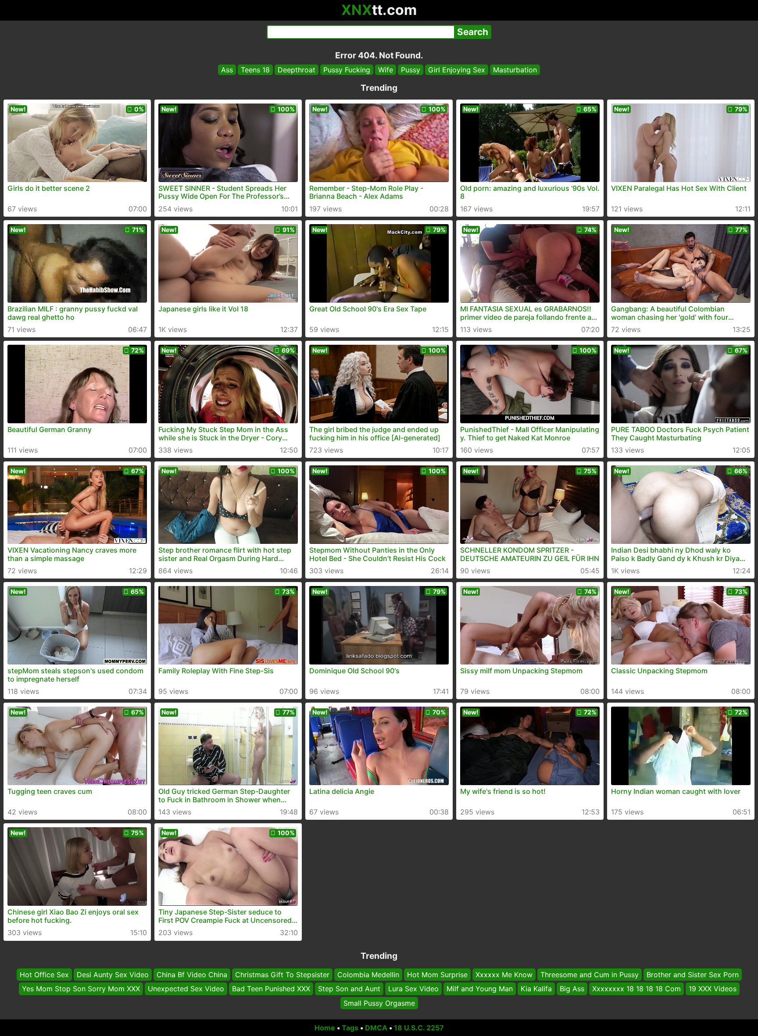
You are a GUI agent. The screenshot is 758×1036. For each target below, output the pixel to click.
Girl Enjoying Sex (456, 69)
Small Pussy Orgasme (379, 1003)
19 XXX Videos (713, 989)
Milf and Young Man (480, 989)
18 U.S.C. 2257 (419, 1028)
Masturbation (515, 69)
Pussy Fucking (346, 69)
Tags (350, 1028)
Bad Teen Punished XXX (271, 989)
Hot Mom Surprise (437, 974)
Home (325, 1028)
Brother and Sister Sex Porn (693, 974)
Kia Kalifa (536, 989)
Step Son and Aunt (349, 989)
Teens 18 (255, 69)
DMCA (376, 1028)
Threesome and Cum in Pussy (589, 974)
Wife (385, 69)
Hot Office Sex (44, 974)
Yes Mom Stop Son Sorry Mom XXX (81, 989)
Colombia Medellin (368, 974)
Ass (227, 69)
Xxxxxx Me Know (504, 974)
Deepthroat (296, 69)
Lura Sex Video (413, 989)
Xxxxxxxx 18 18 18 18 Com (636, 989)
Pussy (410, 69)
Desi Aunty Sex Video (113, 974)
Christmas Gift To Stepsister (282, 974)
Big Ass (572, 989)
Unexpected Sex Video (186, 989)
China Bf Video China (192, 974)
